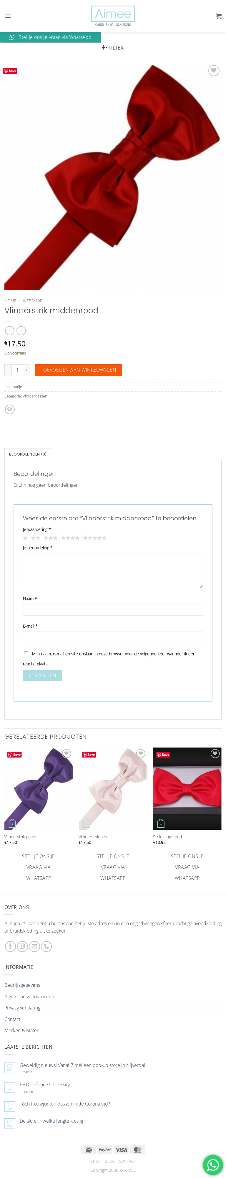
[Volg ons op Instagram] (22, 946)
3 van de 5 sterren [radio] (50, 538)
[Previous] (4, 815)
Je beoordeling (38, 547)
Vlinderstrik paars (20, 836)
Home (10, 300)
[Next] (221, 815)
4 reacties (33, 1091)
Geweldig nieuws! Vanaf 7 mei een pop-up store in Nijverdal (82, 1065)
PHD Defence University (45, 1085)
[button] (7, 16)
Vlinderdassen (35, 396)
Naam (30, 598)
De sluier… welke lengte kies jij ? (53, 1121)
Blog (110, 1161)
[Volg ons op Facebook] (10, 946)
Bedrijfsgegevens (22, 985)
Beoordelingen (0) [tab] (27, 454)
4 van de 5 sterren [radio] (69, 538)
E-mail (30, 626)
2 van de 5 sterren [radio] (34, 538)
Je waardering (37, 529)
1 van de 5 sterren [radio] (24, 538)
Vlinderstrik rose (94, 836)
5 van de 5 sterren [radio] (94, 538)
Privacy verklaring (22, 1007)
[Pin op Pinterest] (10, 409)
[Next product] (9, 330)
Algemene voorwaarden (29, 996)
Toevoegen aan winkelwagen (79, 370)
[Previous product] (21, 330)
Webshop (32, 300)
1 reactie (32, 1072)
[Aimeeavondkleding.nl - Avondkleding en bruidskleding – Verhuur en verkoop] (113, 16)
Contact (12, 1019)
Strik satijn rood (167, 836)
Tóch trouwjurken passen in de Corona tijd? (65, 1104)
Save (12, 70)
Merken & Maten (21, 1030)
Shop (96, 1161)
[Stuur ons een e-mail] (34, 946)
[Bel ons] (46, 946)
